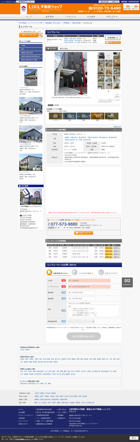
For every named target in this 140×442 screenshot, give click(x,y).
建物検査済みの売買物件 (44, 424)
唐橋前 (68, 374)
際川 (51, 362)
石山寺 (73, 374)
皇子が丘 (57, 359)
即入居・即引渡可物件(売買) (46, 412)
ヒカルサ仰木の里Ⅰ (25, 116)
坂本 (56, 39)
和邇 (61, 371)
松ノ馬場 (77, 42)
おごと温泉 (48, 371)
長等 (90, 359)
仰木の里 (46, 362)
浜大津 (68, 359)
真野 (78, 359)
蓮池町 (26, 362)
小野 (57, 371)
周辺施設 (61, 415)
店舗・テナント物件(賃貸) (45, 421)
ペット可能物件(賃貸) (43, 418)
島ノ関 (59, 374)
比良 (72, 371)
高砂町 (35, 362)
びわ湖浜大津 (96, 371)
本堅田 (22, 359)
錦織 (30, 362)
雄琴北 (55, 362)
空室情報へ (112, 38)
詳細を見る (108, 248)
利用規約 (50, 327)
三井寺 (54, 374)
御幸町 (86, 359)
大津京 (30, 371)
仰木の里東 (46, 359)
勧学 (118, 359)
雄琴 (26, 359)
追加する (117, 248)
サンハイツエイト (24, 172)
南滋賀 (31, 374)
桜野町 (74, 359)
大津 (25, 371)
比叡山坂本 (72, 38)
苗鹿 (103, 359)
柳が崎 (40, 362)
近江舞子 (77, 371)
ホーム (21, 409)
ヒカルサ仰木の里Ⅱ (25, 144)
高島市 (27, 349)
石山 (21, 371)
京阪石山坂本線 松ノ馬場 (29, 60)
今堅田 (31, 359)
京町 (114, 359)
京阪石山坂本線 (68, 40)
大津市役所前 (46, 374)
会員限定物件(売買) (43, 415)
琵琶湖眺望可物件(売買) (44, 409)
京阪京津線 (63, 399)
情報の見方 (117, 127)
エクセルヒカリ (24, 87)
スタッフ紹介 (62, 412)
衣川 (107, 359)
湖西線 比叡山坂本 (27, 53)
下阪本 (36, 359)
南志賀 (63, 359)
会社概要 (22, 412)
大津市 (53, 39)
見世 (52, 359)
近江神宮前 (37, 374)
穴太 (21, 362)
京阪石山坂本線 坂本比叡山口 (30, 56)
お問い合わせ (62, 409)
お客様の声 (61, 418)
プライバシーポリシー (63, 327)
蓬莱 (65, 371)
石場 (63, 374)
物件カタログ (23, 424)
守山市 (22, 349)
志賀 (68, 371)
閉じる (134, 438)
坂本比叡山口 (78, 40)
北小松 (83, 371)
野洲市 (54, 393)
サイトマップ (23, 421)
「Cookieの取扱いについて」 (22, 439)
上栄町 (89, 371)
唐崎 (94, 359)
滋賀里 (99, 359)
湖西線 (66, 38)
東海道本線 (55, 399)
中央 (110, 359)
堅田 (81, 359)
